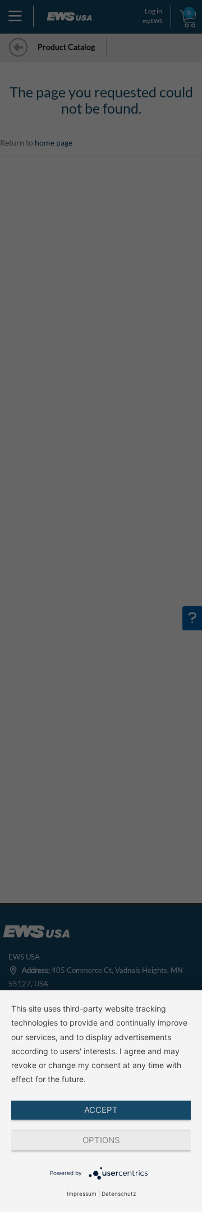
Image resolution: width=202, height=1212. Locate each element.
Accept (101, 1110)
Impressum (82, 1193)
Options (101, 1140)
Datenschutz (119, 1193)
